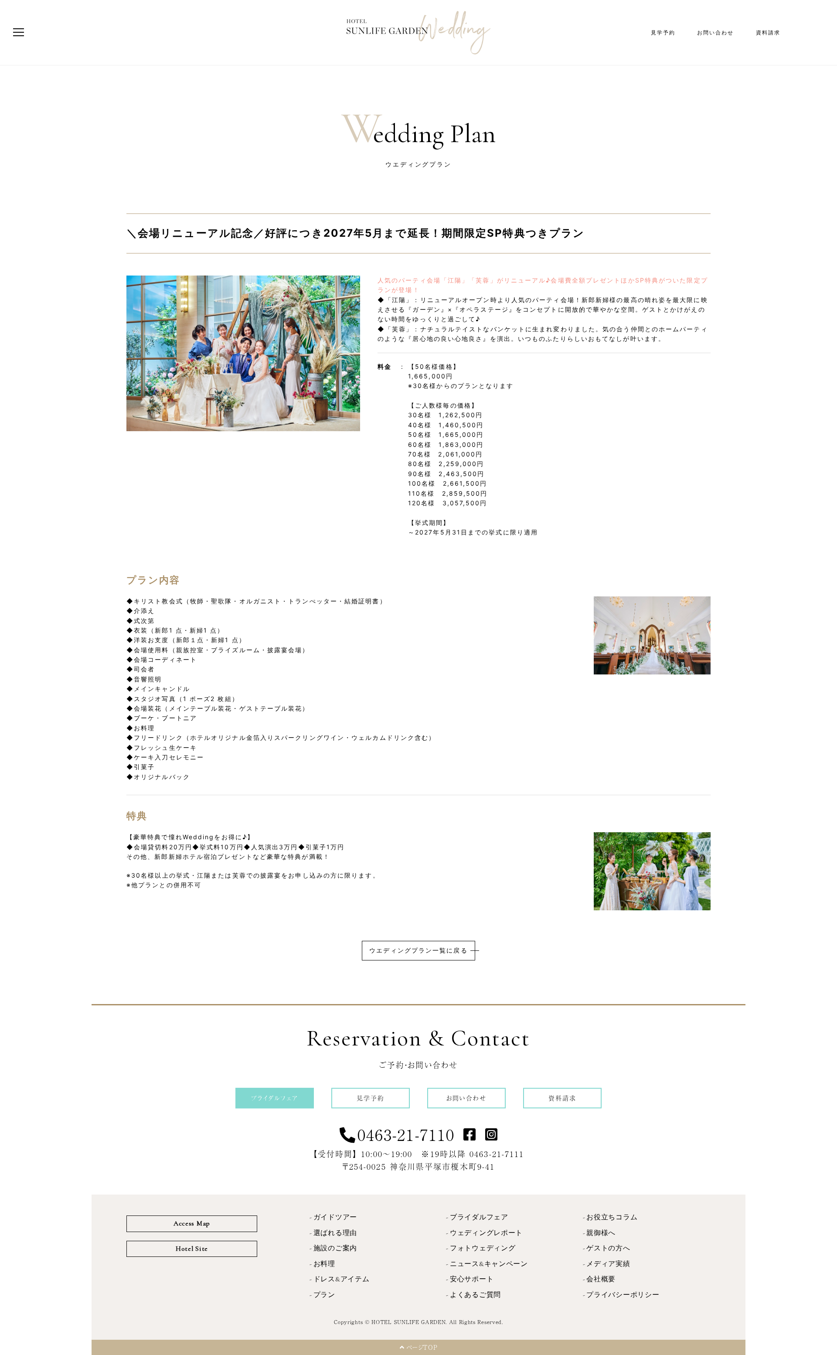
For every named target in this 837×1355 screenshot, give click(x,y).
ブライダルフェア (479, 1217)
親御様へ (601, 1233)
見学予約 (663, 32)
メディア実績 (608, 1264)
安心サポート (471, 1279)
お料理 (324, 1264)
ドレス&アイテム (341, 1279)
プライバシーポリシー (622, 1294)
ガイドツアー (335, 1217)
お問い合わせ (715, 32)
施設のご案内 (335, 1248)
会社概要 (601, 1279)
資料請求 (768, 32)
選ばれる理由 (335, 1233)
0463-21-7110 (406, 1134)
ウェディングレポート (486, 1233)
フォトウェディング (482, 1248)
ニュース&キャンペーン (488, 1264)
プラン (324, 1294)
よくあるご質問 (475, 1294)
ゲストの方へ (608, 1248)
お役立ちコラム (611, 1217)
